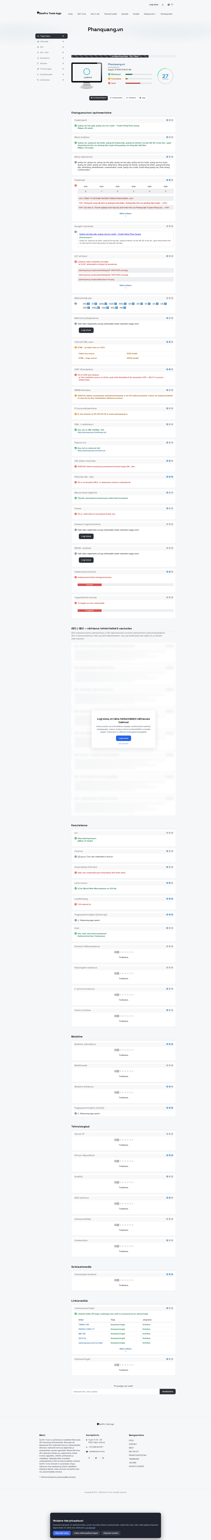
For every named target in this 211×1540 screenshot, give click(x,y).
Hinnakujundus (166, 14)
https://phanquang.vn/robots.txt (91, 451)
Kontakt (136, 14)
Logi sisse (153, 4)
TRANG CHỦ (84, 1325)
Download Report (99, 98)
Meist (131, 1448)
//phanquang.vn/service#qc (91, 1343)
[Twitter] (96, 1458)
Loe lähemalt (90, 1528)
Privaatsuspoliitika (137, 1455)
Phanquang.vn (116, 64)
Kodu (70, 14)
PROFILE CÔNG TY (86, 1329)
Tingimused (134, 1459)
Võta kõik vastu (61, 1533)
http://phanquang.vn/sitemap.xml (92, 432)
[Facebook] (89, 1458)
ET (171, 4)
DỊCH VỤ (82, 1338)
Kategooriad (149, 14)
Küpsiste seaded (136, 1466)
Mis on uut (134, 1452)
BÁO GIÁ (82, 1334)
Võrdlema (132, 98)
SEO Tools (81, 14)
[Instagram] (103, 1458)
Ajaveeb (125, 14)
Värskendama (117, 98)
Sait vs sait (95, 14)
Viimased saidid (110, 14)
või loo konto (123, 743)
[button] (162, 4)
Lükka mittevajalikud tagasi (86, 1533)
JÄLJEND (132, 1463)
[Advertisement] (123, 44)
